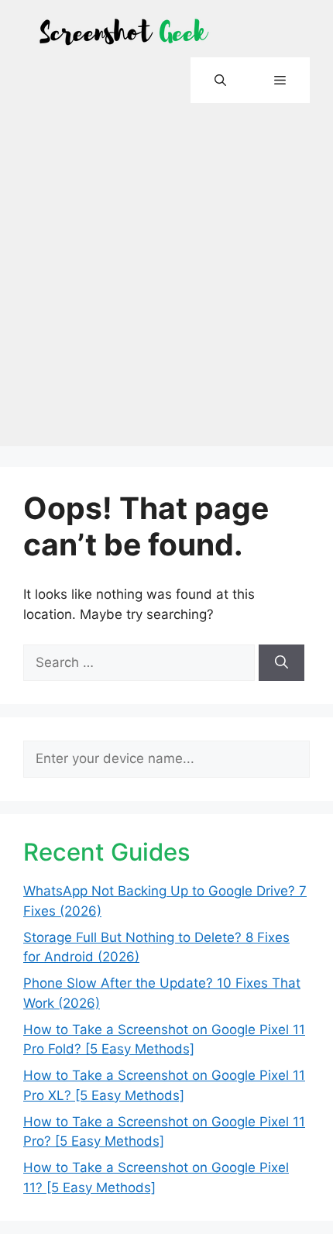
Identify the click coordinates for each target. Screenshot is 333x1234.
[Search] (281, 663)
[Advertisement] (166, 279)
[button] (220, 80)
